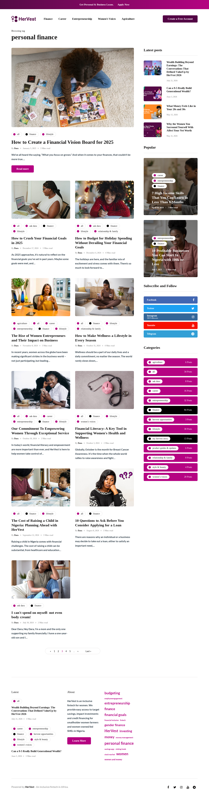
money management (124, 737)
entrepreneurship (117, 703)
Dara (16, 148)
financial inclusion (111, 720)
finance (109, 709)
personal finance (119, 743)
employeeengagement (113, 698)
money (109, 737)
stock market (109, 754)
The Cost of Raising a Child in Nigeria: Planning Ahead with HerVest (34, 525)
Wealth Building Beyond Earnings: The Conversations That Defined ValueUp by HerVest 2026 (180, 69)
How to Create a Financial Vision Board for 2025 (62, 142)
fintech (123, 720)
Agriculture (128, 18)
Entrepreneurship (82, 18)
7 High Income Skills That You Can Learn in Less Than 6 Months (170, 197)
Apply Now (123, 4)
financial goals (115, 715)
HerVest (111, 731)
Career (62, 18)
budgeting (112, 693)
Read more (22, 168)
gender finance (114, 725)
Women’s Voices (107, 18)
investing (126, 731)
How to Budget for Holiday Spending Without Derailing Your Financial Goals (103, 242)
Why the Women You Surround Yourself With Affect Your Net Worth (180, 127)
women (122, 754)
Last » (88, 651)
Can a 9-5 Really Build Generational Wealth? (36, 751)
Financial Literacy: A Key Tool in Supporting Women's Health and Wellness (101, 433)
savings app (109, 749)
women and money (113, 759)
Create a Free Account (180, 18)
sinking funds (121, 749)
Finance (48, 18)
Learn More (79, 740)
